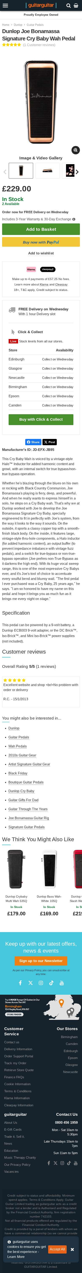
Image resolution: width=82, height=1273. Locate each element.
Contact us (11, 1042)
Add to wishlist (41, 253)
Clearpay (61, 284)
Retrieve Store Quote (19, 1070)
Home (5, 24)
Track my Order (15, 1063)
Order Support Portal (18, 1056)
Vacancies (11, 1171)
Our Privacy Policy (17, 1164)
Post (52, 442)
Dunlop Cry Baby (21, 791)
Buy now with (41, 242)
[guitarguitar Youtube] (62, 982)
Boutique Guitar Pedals (26, 782)
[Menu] (12, 5)
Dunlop (18, 24)
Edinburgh (71, 1051)
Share (35, 442)
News (8, 1143)
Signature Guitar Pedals (26, 827)
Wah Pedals (17, 746)
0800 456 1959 (66, 1122)
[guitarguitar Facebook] (20, 982)
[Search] (69, 5)
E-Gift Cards (13, 1129)
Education (11, 1150)
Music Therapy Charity (20, 1157)
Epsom (73, 1058)
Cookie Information (17, 1084)
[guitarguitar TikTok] (51, 982)
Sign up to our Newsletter (41, 961)
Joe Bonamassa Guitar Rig (28, 818)
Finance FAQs (14, 1077)
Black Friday (17, 773)
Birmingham (69, 1037)
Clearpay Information (18, 1105)
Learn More (16, 1257)
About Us (10, 1122)
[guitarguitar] (41, 5)
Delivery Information (18, 1049)
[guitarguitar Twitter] (30, 982)
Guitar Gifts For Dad (23, 800)
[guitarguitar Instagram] (41, 982)
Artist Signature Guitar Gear (29, 764)
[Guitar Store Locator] (41, 1007)
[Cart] (76, 5)
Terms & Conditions (18, 1091)
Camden (72, 1044)
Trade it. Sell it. (14, 1136)
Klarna (44, 284)
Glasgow (71, 1065)
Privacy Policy (33, 970)
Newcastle (70, 1072)
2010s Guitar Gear (22, 755)
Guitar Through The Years (28, 809)
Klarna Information (17, 1098)
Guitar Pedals (35, 24)
